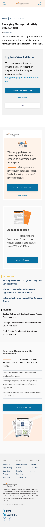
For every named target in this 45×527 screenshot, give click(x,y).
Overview (6, 471)
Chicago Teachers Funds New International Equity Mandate (22, 324)
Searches (19, 474)
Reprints (6, 477)
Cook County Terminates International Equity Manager (20, 333)
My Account (35, 460)
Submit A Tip (21, 477)
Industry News (21, 464)
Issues (4, 19)
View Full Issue (22, 260)
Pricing (5, 474)
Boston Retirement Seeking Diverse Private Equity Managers (22, 315)
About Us (6, 464)
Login (22, 105)
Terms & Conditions (8, 504)
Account (33, 464)
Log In (32, 471)
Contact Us (34, 468)
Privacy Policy (19, 504)
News (18, 460)
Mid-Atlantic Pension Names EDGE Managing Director (22, 299)
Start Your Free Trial (22, 90)
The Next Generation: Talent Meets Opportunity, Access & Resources (19, 291)
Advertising (7, 468)
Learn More (22, 97)
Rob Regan (8, 33)
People (19, 471)
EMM (5, 460)
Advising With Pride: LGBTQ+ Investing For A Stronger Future (22, 282)
